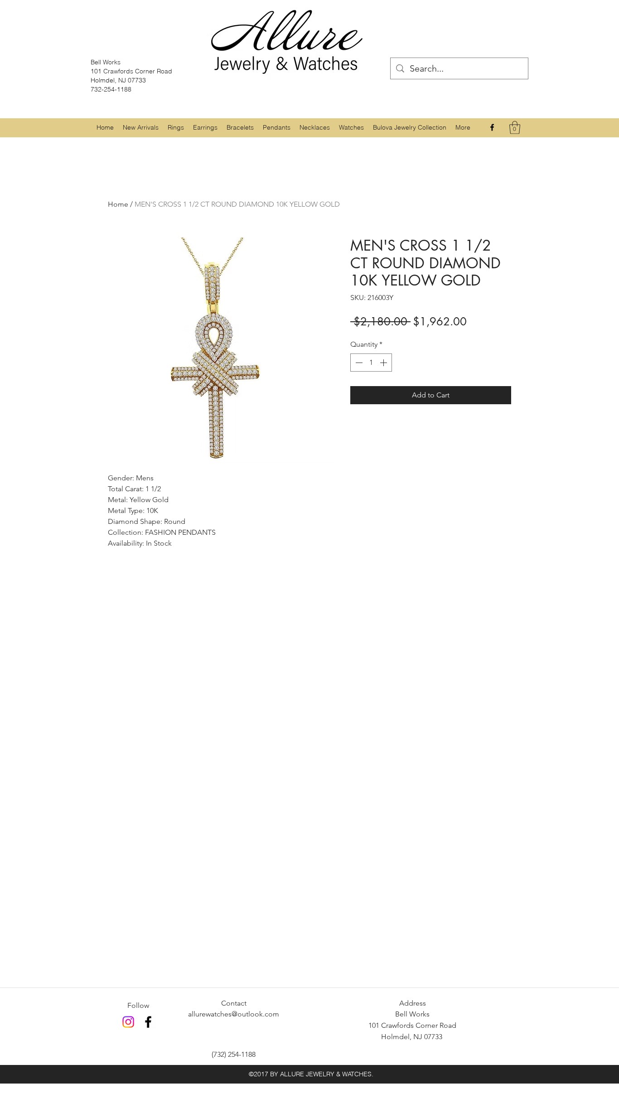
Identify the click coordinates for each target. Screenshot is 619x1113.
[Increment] (384, 362)
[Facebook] (492, 127)
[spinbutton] (371, 362)
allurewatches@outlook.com (233, 1014)
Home (118, 204)
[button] (176, 127)
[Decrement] (358, 362)
